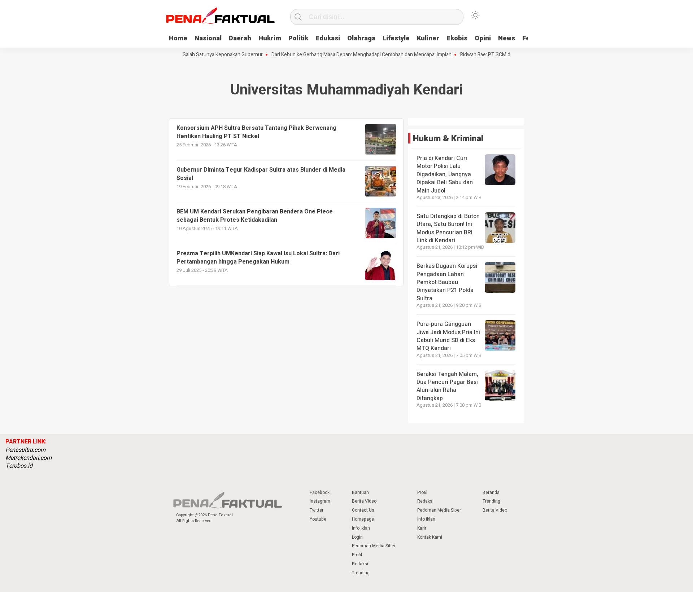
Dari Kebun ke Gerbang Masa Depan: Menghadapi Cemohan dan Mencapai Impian (351, 54)
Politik (298, 38)
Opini (483, 38)
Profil (357, 555)
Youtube (318, 519)
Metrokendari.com (28, 458)
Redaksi (360, 564)
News (506, 38)
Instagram (320, 501)
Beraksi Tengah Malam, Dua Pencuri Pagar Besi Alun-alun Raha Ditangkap (447, 386)
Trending (361, 573)
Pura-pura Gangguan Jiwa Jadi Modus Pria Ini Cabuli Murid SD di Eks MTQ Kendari (448, 336)
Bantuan (360, 492)
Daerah (240, 38)
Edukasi (327, 38)
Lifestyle (396, 38)
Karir (421, 528)
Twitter (316, 510)
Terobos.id (18, 465)
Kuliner (428, 38)
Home (178, 38)
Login (357, 537)
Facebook (320, 492)
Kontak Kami (429, 537)
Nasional (208, 38)
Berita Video (364, 501)
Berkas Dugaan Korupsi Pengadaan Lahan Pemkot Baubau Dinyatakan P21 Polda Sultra (447, 282)
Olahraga (361, 38)
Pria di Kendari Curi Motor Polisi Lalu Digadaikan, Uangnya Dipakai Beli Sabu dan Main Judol (445, 174)
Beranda (491, 492)
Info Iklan (361, 528)
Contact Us (363, 510)
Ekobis (456, 38)
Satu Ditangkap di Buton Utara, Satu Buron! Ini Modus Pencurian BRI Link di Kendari (448, 228)
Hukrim (269, 38)
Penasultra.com (25, 450)
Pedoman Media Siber (374, 546)
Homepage (363, 519)
